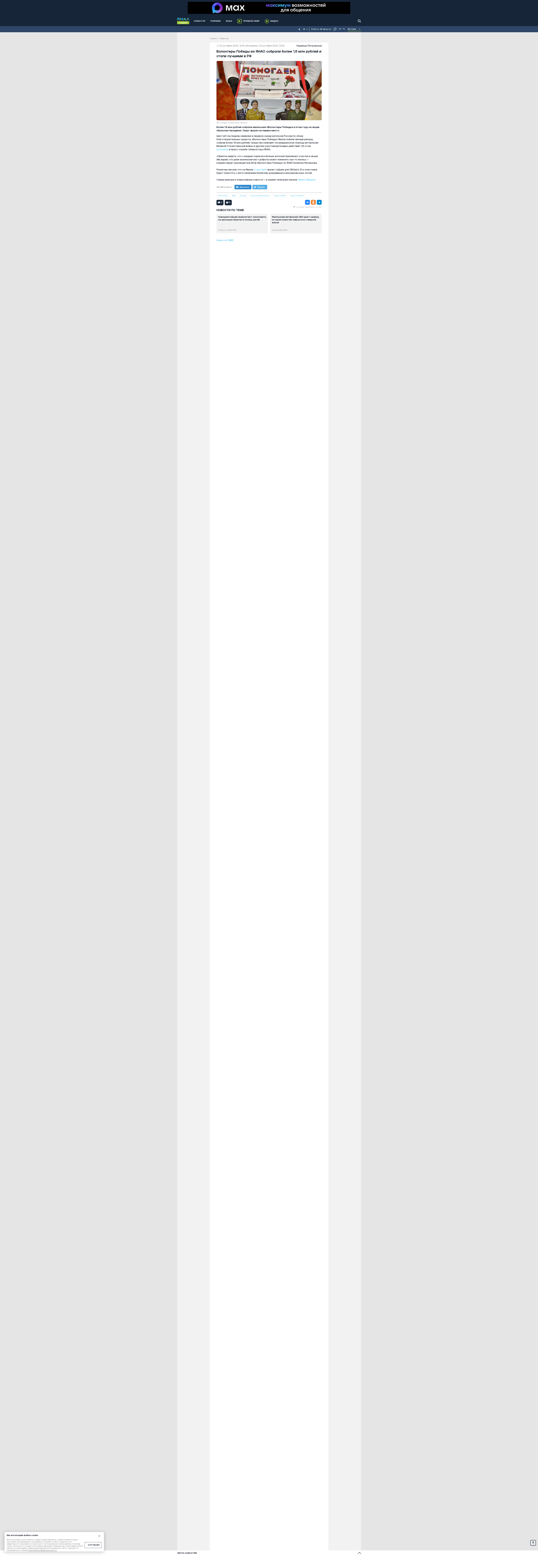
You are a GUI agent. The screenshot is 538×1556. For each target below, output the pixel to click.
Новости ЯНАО (280, 195)
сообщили (222, 149)
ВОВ (233, 195)
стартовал (260, 170)
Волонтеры (222, 195)
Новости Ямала (296, 195)
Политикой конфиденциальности (42, 1550)
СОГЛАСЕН (94, 1545)
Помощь (243, 195)
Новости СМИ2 (225, 240)
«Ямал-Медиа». (307, 180)
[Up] (533, 1542)
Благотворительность (260, 195)
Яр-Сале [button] (352, 29)
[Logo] (183, 21)
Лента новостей (187, 1553)
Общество (224, 39)
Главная (213, 39)
